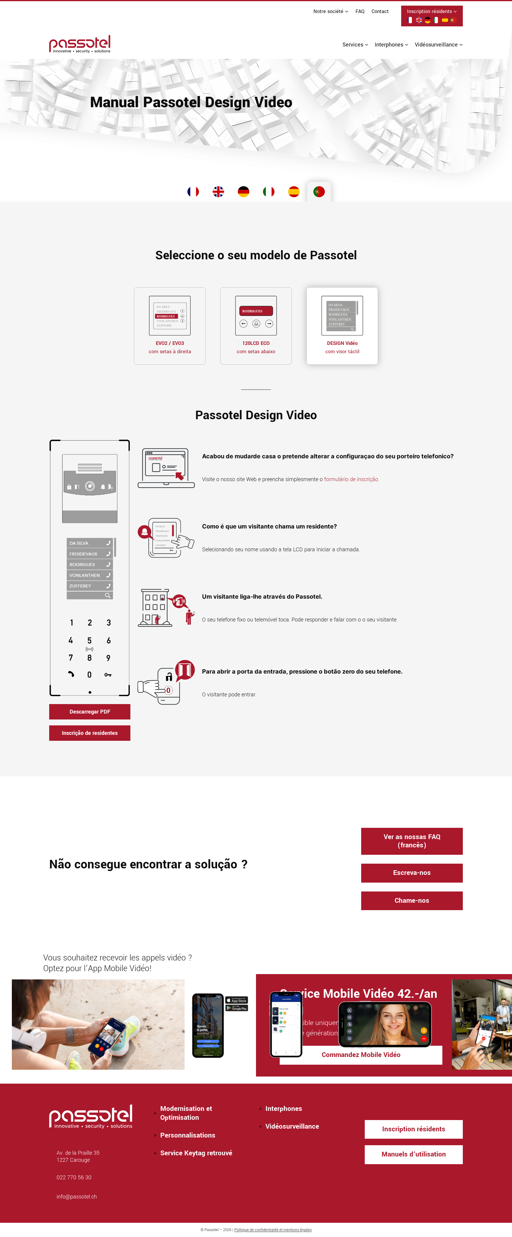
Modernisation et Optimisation (186, 1113)
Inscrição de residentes (90, 733)
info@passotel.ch (77, 1197)
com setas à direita (170, 347)
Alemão (243, 193)
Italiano (269, 193)
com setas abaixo (256, 347)
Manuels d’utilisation (414, 1154)
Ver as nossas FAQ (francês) (412, 841)
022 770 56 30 (74, 1177)
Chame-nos (412, 900)
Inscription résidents (413, 1129)
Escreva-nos (412, 873)
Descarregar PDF (90, 712)
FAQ (360, 11)
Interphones (283, 1108)
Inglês (218, 193)
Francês (193, 193)
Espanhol (294, 193)
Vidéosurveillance (292, 1126)
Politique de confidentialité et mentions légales (273, 1230)
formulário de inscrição (351, 479)
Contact (380, 11)
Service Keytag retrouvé (196, 1153)
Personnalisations (187, 1135)
